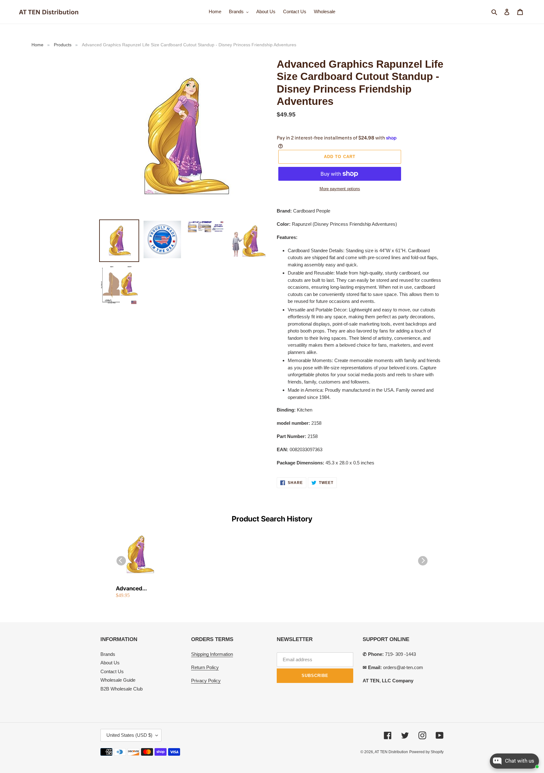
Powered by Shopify (426, 752)
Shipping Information (212, 654)
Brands (107, 654)
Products (62, 44)
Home (37, 44)
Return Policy (205, 667)
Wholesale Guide (117, 680)
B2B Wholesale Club (121, 688)
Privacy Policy (206, 680)
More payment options (340, 188)
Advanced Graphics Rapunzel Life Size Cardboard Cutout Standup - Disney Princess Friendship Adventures (139, 588)
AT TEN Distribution (391, 752)
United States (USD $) (129, 735)
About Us (110, 662)
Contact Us (112, 671)
